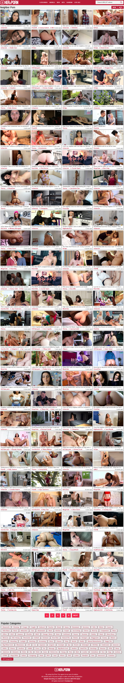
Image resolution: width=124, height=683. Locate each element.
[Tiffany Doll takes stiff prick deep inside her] (46, 398)
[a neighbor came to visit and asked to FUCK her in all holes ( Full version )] (46, 599)
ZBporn (65, 349)
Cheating (16, 627)
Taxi (103, 652)
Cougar (25, 627)
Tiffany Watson (47, 449)
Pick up (94, 631)
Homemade (41, 631)
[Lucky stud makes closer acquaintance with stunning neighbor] (15, 338)
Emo (92, 655)
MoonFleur (11, 188)
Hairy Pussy (110, 634)
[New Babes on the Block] (15, 539)
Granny (104, 638)
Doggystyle (95, 638)
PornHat (96, 128)
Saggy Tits (108, 641)
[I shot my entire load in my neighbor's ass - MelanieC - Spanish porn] (15, 17)
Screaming (42, 641)
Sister (58, 634)
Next (75, 615)
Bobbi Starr (13, 48)
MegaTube (97, 168)
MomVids (35, 168)
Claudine (13, 88)
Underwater (105, 645)
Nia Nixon (46, 570)
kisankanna (42, 148)
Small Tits (83, 648)
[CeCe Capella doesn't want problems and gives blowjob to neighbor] (46, 318)
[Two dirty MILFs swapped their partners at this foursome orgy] (46, 258)
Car (35, 645)
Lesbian (117, 652)
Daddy (82, 641)
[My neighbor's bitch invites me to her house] (77, 579)
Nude (41, 655)
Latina (77, 655)
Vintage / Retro (47, 634)
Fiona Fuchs (12, 248)
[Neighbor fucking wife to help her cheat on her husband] (46, 157)
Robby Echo (47, 369)
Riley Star (45, 509)
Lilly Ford (73, 610)
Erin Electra (44, 168)
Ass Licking (76, 631)
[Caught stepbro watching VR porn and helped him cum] (15, 599)
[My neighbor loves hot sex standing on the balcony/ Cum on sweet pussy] (108, 258)
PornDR (34, 27)
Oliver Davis (76, 509)
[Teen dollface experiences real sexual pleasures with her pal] (15, 519)
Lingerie (51, 645)
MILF (37, 634)
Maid (50, 631)
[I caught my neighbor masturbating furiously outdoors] (108, 97)
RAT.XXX (4, 228)
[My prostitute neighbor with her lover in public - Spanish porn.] (46, 378)
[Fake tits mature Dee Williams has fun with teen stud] (15, 258)
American (6, 652)
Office (5, 634)
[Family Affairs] (77, 479)
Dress (51, 641)
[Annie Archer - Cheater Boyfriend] (108, 37)
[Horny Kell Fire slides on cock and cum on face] (108, 157)
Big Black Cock (63, 648)
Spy (69, 645)
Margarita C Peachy (17, 529)
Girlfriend (66, 634)
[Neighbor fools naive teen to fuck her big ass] (15, 579)
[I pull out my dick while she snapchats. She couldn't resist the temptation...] (77, 57)
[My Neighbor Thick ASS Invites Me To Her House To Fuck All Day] (77, 459)
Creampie (61, 645)
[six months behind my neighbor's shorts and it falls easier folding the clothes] (46, 238)
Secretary (86, 627)
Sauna (67, 627)
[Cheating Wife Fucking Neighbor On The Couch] (108, 197)
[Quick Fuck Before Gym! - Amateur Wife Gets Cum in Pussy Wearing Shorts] (46, 459)
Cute (32, 631)
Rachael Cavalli (46, 429)
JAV (28, 645)
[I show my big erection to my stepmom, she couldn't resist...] (108, 298)
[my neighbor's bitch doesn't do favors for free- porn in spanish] (15, 479)
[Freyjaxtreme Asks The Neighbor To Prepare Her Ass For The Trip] (108, 77)
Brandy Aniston (17, 449)
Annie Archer (104, 48)
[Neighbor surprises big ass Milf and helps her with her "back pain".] (15, 398)
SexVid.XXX (5, 309)
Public (5, 648)
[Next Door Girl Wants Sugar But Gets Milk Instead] (77, 318)
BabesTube (35, 610)
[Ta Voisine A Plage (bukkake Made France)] (108, 17)
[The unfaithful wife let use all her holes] (108, 137)
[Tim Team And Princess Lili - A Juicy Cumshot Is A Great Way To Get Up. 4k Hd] (77, 238)
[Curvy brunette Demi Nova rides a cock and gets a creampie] (77, 499)
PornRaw (97, 409)
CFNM (5, 655)
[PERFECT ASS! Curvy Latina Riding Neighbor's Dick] (15, 418)
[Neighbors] (46, 17)
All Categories (7, 659)
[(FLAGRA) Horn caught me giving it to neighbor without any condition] (46, 539)
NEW (114, 7)
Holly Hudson (12, 469)
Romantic (16, 652)
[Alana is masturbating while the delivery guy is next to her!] (108, 177)
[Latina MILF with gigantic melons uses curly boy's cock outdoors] (46, 358)
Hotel (101, 634)
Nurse (15, 631)
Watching (32, 641)
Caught (33, 627)
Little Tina (11, 590)
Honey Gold (14, 289)
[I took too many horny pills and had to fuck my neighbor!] (15, 559)
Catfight (23, 641)
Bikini (101, 627)
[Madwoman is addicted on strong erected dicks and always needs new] (15, 459)
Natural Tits (66, 638)
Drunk (59, 627)
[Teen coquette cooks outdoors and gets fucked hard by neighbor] (15, 298)
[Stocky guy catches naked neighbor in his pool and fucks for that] (46, 77)
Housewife (6, 627)
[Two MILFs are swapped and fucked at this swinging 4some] (46, 278)
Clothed (36, 638)
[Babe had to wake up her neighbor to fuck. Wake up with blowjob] (108, 499)
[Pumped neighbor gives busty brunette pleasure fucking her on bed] (15, 438)
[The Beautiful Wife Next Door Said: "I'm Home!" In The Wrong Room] (108, 238)
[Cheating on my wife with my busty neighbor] (15, 77)
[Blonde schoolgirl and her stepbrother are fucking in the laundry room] (15, 358)
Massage (51, 648)
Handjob (85, 655)
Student (74, 648)
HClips (34, 48)
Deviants (65, 88)
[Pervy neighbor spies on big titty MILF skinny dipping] (46, 57)
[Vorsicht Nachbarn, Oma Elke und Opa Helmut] (46, 218)
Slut (31, 652)
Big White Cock (8, 645)
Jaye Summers (16, 309)
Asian (45, 652)
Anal (54, 655)
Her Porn (9, 2)
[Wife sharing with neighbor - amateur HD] (108, 519)
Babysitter (24, 631)
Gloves (86, 631)
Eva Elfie (73, 289)
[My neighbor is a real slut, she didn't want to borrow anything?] (15, 37)
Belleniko (74, 27)
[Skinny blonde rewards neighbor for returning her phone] (46, 438)
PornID (3, 469)
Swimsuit (45, 638)
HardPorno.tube (99, 549)
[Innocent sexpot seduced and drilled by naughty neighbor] (46, 338)
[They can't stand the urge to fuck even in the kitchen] (15, 318)
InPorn (96, 27)
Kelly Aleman (12, 108)
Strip (66, 641)
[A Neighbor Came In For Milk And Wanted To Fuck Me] (15, 157)
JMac (54, 570)
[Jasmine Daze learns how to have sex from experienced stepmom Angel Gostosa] (77, 519)
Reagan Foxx (108, 68)
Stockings (93, 648)
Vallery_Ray (107, 590)
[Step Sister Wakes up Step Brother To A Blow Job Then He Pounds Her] (77, 117)
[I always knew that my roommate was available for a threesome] (15, 278)
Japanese (42, 645)
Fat (44, 648)
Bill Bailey (54, 27)
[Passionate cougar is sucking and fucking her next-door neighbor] (15, 378)
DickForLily (109, 610)
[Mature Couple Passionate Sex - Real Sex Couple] (108, 459)
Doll (69, 655)
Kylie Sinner (108, 349)
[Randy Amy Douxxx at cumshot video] (108, 318)
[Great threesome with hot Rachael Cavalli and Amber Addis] (46, 418)
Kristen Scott (78, 449)
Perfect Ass (54, 652)
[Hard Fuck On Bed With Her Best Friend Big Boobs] (108, 438)
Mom (114, 631)
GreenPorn (97, 369)
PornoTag (66, 208)
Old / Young (16, 638)
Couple (66, 631)
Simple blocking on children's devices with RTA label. (62, 679)
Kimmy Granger (48, 88)
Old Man (95, 645)
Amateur (20, 634)
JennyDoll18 (43, 469)
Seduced (42, 627)
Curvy (37, 648)
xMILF (96, 469)
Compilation (105, 631)
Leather (84, 652)
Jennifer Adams (15, 489)
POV (48, 655)
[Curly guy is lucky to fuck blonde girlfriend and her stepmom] (108, 57)
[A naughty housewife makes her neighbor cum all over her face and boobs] (46, 97)
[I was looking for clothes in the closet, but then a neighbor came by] (46, 298)
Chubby (93, 634)
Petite (24, 652)
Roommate (75, 627)
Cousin (109, 627)
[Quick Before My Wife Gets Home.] (15, 218)
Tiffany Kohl (46, 349)
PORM (96, 268)
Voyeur (75, 634)
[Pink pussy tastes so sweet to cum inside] (77, 278)
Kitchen (58, 631)
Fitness (12, 648)
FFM (110, 648)
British (74, 641)
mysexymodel (74, 329)
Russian (102, 648)
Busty (117, 648)
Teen (70, 652)
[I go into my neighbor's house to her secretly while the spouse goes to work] (108, 278)
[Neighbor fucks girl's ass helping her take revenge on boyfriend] (108, 338)
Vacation (84, 634)
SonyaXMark (74, 549)
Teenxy (3, 108)
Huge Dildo (14, 655)
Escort (5, 641)
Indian (24, 655)
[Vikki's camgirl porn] (108, 117)
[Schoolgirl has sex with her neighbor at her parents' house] (77, 37)
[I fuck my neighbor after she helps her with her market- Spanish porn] (77, 137)
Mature (113, 638)
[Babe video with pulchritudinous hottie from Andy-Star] (108, 378)
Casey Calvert (44, 27)
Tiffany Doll (44, 409)
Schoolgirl (85, 645)
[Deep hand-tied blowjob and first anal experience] (15, 238)
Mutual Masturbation (94, 641)
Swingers (85, 638)
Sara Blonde (109, 429)
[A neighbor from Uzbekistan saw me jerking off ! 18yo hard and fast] (15, 117)
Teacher (50, 627)
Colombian (94, 652)
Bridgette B (15, 349)
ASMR (30, 648)
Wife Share (6, 631)
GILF (12, 634)
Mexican (5, 638)
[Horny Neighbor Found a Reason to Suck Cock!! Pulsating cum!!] (108, 559)
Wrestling (13, 641)
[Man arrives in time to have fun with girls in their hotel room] (46, 499)
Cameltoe (111, 655)
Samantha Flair (75, 188)
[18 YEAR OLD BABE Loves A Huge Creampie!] (15, 197)
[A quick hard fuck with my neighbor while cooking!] (108, 579)
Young (63, 652)
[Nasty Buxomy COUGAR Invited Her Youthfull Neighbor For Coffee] (46, 117)
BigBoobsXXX (67, 228)
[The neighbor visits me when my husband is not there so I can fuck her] (77, 197)
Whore (62, 655)
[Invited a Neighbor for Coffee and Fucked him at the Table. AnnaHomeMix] (46, 519)
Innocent (116, 645)
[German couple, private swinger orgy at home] (77, 157)
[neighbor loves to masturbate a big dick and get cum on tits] (15, 499)
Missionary (20, 645)
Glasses (59, 641)
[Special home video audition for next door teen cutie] (77, 559)
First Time (55, 638)
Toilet (37, 652)
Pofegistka (44, 208)
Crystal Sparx (76, 168)
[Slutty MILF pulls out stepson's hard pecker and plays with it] (77, 358)
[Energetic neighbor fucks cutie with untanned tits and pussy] (77, 599)
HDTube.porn (36, 68)
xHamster (4, 27)
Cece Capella (47, 329)
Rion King (106, 168)
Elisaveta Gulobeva (76, 570)
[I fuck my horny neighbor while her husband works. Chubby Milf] (77, 398)
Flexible (29, 634)
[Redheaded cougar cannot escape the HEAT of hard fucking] (77, 338)
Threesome (26, 638)
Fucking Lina (107, 509)
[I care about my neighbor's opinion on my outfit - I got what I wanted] (108, 599)
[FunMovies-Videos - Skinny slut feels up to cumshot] (108, 539)
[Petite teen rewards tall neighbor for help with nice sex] (77, 438)
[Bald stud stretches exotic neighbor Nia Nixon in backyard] (46, 559)
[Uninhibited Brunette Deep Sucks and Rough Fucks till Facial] (15, 177)
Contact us (69, 681)
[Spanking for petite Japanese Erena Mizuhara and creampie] (108, 479)
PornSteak (97, 590)
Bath (77, 652)
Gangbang (32, 655)
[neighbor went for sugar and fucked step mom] (77, 77)
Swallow (21, 648)
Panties (75, 638)
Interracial (101, 655)
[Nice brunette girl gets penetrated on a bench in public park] (46, 479)
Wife (94, 627)
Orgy (109, 652)
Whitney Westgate (15, 228)
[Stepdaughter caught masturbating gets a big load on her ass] (77, 177)
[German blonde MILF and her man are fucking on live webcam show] (77, 378)
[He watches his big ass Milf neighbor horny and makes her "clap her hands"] (46, 177)
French (76, 645)
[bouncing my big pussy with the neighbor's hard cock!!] (108, 358)
